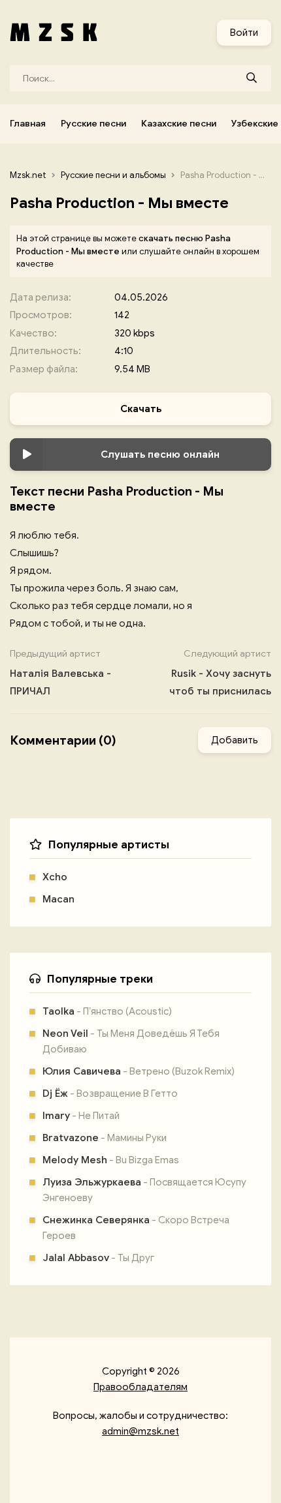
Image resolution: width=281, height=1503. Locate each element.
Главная (28, 123)
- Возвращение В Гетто (110, 1093)
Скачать (140, 409)
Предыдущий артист (60, 672)
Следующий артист (220, 672)
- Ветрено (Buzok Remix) (138, 1071)
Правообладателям (140, 1387)
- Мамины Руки (104, 1138)
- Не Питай (81, 1116)
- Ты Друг (98, 1258)
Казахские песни (178, 123)
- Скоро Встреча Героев (135, 1228)
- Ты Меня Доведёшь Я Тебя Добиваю (131, 1041)
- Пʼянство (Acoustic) (107, 1011)
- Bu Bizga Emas (110, 1160)
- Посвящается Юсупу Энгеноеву (144, 1190)
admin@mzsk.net (140, 1431)
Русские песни (93, 123)
